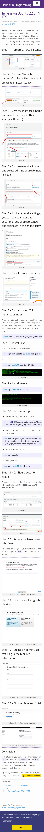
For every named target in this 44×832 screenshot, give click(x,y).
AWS (9, 24)
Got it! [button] (22, 827)
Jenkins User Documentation (17, 785)
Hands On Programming (16, 4)
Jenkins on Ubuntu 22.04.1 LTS (18, 791)
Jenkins (4, 24)
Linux (39, 22)
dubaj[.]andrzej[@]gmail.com (14, 807)
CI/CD (14, 24)
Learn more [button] (8, 821)
